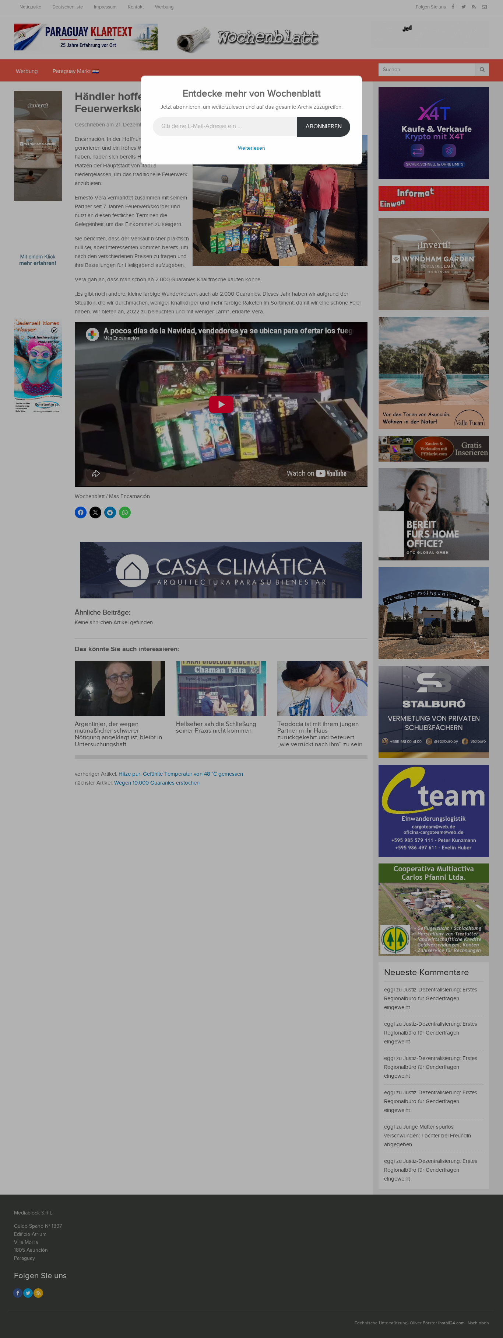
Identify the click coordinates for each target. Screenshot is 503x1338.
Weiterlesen (251, 148)
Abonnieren (324, 126)
